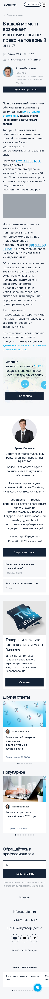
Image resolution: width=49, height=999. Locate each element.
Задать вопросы (24, 552)
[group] (23, 731)
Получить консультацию (24, 89)
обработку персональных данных (24, 885)
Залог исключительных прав (21, 583)
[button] (18, 763)
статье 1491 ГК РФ (28, 161)
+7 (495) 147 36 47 (32, 4)
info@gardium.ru (24, 911)
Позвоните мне (24, 873)
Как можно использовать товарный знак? (19, 566)
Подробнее (24, 396)
